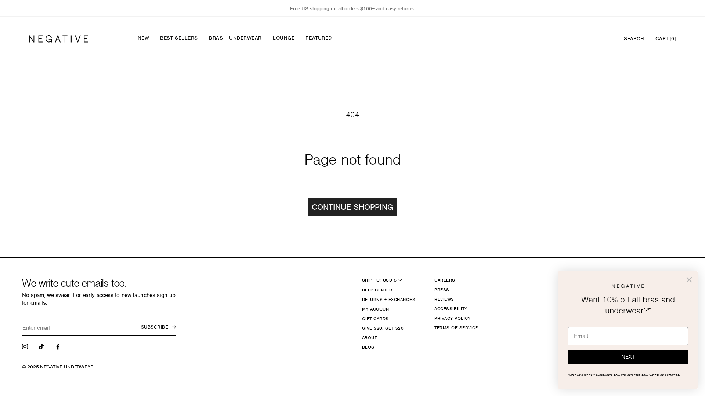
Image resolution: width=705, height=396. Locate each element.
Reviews (444, 299)
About (369, 338)
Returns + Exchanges (388, 299)
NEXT (628, 356)
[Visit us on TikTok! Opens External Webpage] (42, 346)
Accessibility (450, 309)
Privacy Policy (452, 318)
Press (441, 289)
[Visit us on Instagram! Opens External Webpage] (25, 346)
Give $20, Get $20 (383, 328)
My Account (376, 309)
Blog (368, 347)
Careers (444, 280)
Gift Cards (375, 318)
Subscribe (154, 327)
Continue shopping (352, 207)
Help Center (377, 290)
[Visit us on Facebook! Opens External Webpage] (58, 346)
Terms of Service (456, 328)
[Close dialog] (689, 279)
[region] (352, 8)
